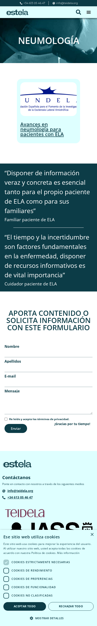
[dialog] (48, 578)
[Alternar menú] (88, 12)
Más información (68, 553)
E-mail (10, 376)
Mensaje (12, 391)
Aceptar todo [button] (25, 606)
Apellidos (13, 361)
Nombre (12, 346)
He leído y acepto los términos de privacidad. (39, 419)
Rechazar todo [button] (71, 606)
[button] (78, 12)
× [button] (92, 534)
